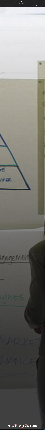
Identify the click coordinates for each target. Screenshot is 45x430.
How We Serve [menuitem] (18, 5)
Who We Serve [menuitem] (14, 5)
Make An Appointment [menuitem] (32, 5)
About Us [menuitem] (9, 5)
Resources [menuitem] (22, 5)
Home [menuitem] (7, 5)
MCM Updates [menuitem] (26, 5)
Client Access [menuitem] (37, 5)
